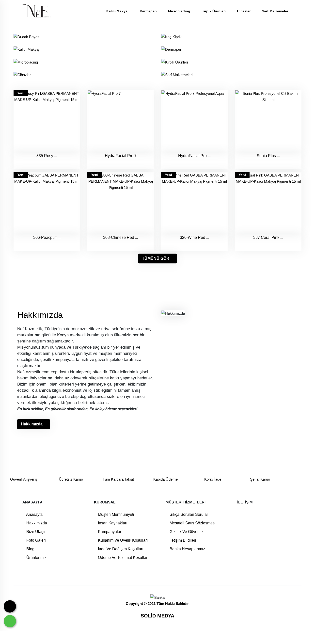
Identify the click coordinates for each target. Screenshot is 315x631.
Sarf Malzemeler (275, 11)
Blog (29, 549)
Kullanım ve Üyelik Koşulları (122, 540)
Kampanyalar (109, 532)
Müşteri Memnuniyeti (115, 514)
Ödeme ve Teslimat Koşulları (122, 557)
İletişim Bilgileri (182, 540)
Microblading (179, 11)
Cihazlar (244, 11)
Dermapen (149, 11)
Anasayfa (34, 514)
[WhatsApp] (10, 621)
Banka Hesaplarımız (187, 549)
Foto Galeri (35, 540)
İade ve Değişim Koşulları (120, 549)
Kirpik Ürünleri (214, 11)
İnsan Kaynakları (112, 523)
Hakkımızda (32, 424)
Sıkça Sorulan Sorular (188, 514)
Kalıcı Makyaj (117, 11)
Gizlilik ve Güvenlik (186, 532)
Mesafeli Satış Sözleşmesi (192, 523)
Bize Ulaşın (36, 532)
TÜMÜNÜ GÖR (155, 258)
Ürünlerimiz (36, 557)
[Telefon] (10, 606)
